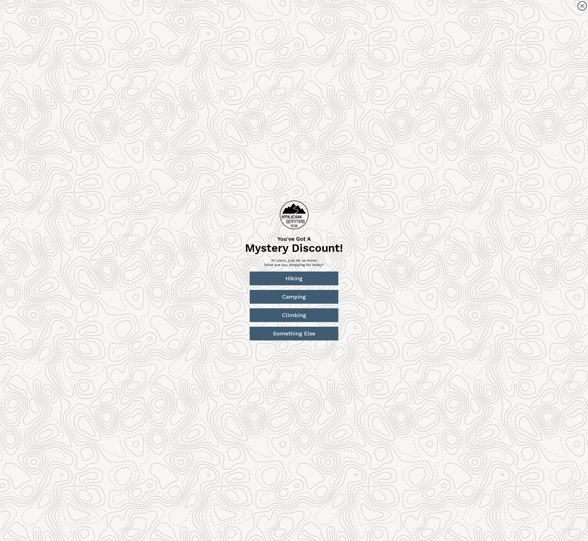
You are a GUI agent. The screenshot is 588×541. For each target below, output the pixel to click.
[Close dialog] (582, 6)
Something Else (294, 333)
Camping (294, 297)
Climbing (294, 315)
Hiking (294, 278)
